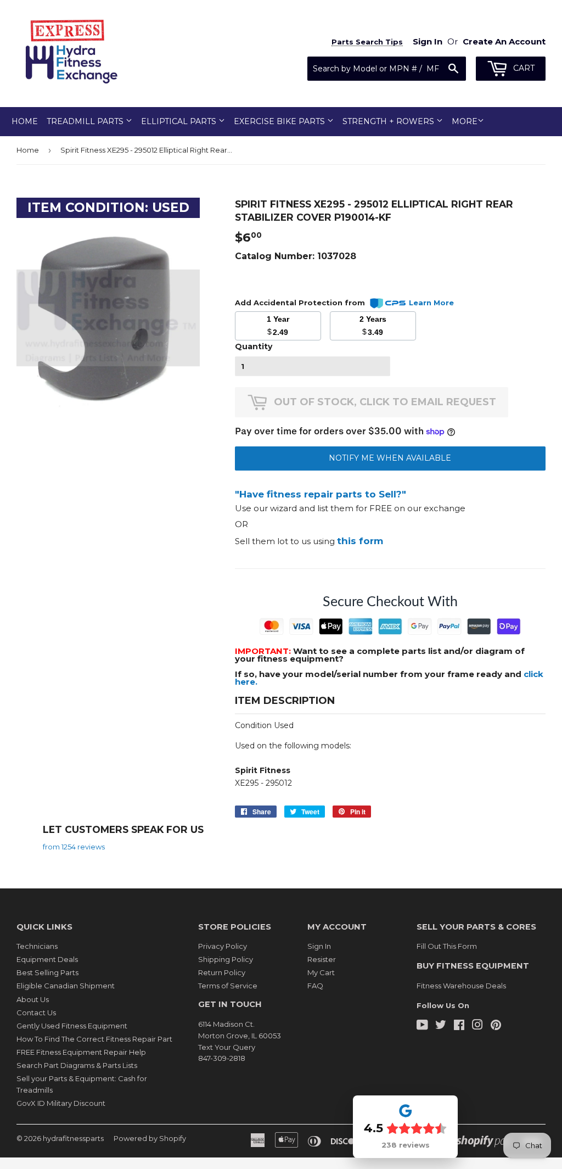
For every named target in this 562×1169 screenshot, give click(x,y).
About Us (32, 999)
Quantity (253, 346)
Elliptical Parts (179, 121)
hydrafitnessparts (73, 1138)
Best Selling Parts (47, 972)
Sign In (319, 946)
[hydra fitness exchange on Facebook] (459, 1026)
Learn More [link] (431, 302)
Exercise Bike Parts (280, 121)
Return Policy (221, 972)
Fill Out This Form (447, 946)
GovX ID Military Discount (60, 1103)
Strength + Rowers (389, 121)
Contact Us (36, 1012)
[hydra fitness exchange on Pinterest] (496, 1026)
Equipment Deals (47, 959)
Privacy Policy (222, 946)
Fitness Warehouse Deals (461, 985)
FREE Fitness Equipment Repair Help (81, 1052)
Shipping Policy (225, 959)
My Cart (321, 972)
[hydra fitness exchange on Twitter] (440, 1026)
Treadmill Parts (86, 121)
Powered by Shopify (150, 1138)
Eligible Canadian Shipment (65, 985)
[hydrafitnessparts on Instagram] (477, 1026)
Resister (321, 959)
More (464, 121)
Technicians (37, 946)
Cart (523, 68)
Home (25, 121)
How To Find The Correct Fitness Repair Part (94, 1038)
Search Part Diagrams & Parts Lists (76, 1065)
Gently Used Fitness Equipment (71, 1025)
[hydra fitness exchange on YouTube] (422, 1026)
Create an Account (504, 41)
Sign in (427, 41)
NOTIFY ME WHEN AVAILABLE (390, 458)
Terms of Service (227, 985)
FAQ (315, 985)
